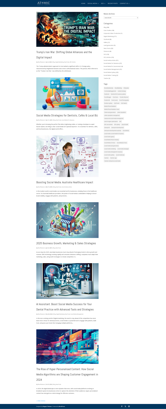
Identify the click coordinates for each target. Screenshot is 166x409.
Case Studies (107, 30)
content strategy (122, 91)
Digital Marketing (59, 62)
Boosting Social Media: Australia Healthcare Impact (64, 182)
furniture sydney (108, 103)
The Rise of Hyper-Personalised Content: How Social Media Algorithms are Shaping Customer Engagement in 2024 (67, 374)
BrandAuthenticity (108, 88)
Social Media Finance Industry (111, 139)
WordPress (62, 406)
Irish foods (116, 103)
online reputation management (112, 115)
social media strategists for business (113, 152)
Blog (54, 62)
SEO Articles (73, 62)
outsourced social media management (113, 118)
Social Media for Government (112, 66)
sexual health (125, 124)
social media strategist (123, 149)
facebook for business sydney (118, 94)
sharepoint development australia (112, 130)
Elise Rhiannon (41, 62)
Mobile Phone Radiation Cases (111, 109)
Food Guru (115, 97)
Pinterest (106, 51)
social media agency (109, 136)
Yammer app (113, 158)
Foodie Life (107, 100)
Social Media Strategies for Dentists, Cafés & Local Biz (67, 115)
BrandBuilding (118, 88)
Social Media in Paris (122, 142)
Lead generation (108, 45)
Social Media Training (110, 75)
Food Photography (124, 100)
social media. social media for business (114, 133)
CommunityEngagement (110, 91)
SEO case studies (108, 124)
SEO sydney (117, 124)
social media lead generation (111, 146)
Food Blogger (107, 97)
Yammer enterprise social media (112, 161)
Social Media (92, 3)
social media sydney (109, 155)
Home (83, 3)
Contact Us (124, 3)
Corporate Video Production (112, 33)
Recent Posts (113, 3)
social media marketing (110, 149)
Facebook (106, 39)
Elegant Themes (47, 406)
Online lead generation (110, 112)
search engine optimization (111, 121)
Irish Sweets (124, 103)
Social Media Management (77, 314)
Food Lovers (115, 100)
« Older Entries (40, 401)
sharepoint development (117, 127)
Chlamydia (126, 88)
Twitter (106, 78)
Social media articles (67, 187)
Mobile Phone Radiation (110, 106)
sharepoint (107, 127)
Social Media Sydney (110, 72)
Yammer (106, 158)
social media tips (120, 155)
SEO (102, 3)
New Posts (66, 62)
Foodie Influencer (124, 97)
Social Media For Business (68, 120)
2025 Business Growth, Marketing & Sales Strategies (66, 243)
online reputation (121, 112)
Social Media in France (109, 142)
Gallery (106, 42)
